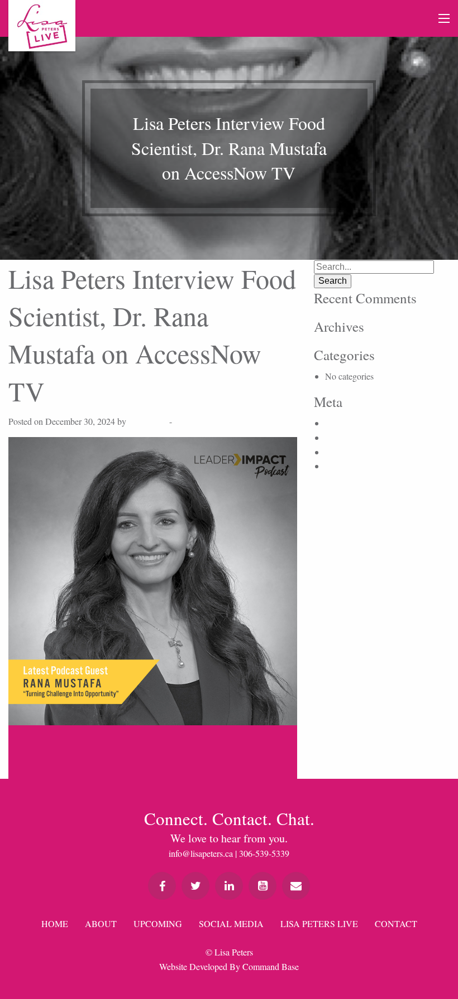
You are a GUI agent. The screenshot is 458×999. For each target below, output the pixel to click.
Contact (396, 923)
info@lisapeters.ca (201, 853)
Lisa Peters (147, 421)
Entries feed (345, 437)
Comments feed (352, 452)
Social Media (231, 923)
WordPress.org (351, 466)
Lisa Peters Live (319, 923)
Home (54, 923)
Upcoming (157, 923)
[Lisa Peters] (41, 25)
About (101, 923)
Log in (337, 423)
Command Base (270, 966)
